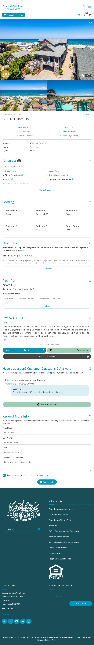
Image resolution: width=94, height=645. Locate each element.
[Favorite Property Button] (90, 21)
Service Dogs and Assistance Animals (64, 542)
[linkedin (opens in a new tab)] (22, 621)
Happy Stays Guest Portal (60, 559)
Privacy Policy (51, 640)
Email (5, 447)
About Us (53, 525)
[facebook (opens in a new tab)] (4, 621)
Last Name (7, 438)
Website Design (66, 637)
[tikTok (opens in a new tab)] (10, 621)
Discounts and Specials (58, 514)
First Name (7, 428)
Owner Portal (54, 553)
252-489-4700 (7, 608)
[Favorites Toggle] (90, 15)
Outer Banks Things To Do (60, 520)
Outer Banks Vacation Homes (61, 509)
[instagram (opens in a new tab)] (29, 621)
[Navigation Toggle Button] (89, 6)
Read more (47, 268)
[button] (3, 49)
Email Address (57, 596)
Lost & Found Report (57, 547)
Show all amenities (47, 190)
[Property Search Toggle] (84, 6)
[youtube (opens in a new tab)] (16, 621)
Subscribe (81, 603)
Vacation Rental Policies (59, 536)
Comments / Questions (13, 457)
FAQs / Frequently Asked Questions (64, 531)
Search (11, 529)
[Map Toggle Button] (79, 15)
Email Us (5, 614)
